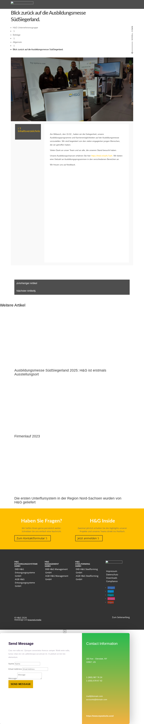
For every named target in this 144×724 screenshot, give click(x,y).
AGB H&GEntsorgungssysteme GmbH (25, 582)
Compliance (112, 581)
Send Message (21, 684)
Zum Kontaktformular (31, 538)
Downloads (111, 577)
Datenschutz (112, 574)
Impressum (111, 571)
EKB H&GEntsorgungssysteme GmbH (25, 572)
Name (11, 663)
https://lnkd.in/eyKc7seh (101, 156)
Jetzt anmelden (87, 538)
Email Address (15, 669)
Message (12, 678)
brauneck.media (34, 619)
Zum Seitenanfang (121, 617)
